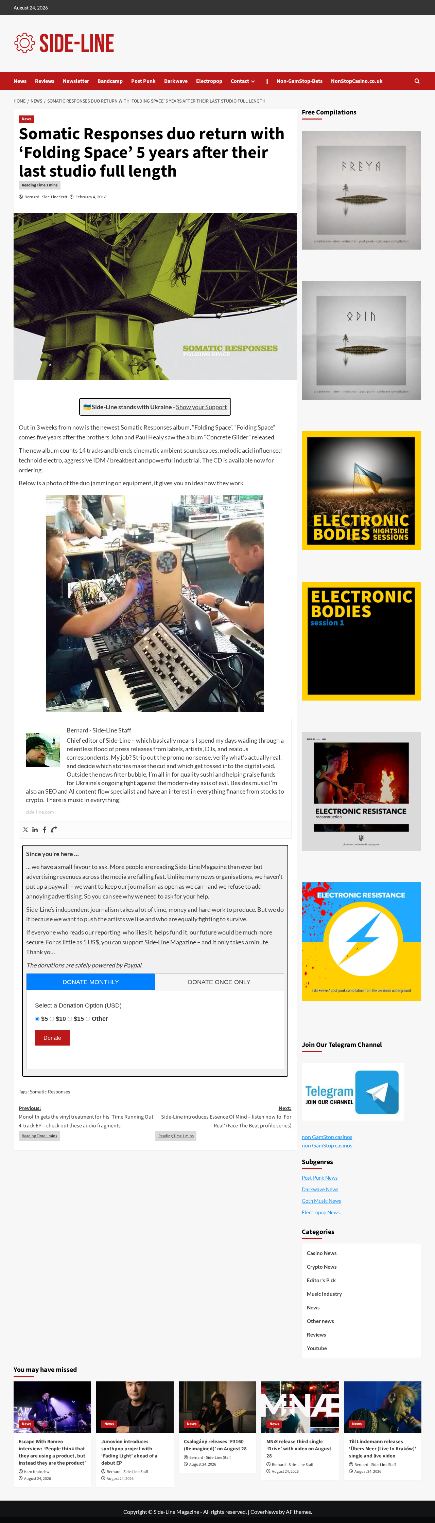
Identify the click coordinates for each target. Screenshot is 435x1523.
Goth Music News (321, 1201)
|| (266, 81)
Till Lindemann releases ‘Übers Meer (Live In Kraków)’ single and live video (382, 1448)
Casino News (322, 1253)
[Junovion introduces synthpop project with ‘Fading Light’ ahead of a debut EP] (135, 1407)
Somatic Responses (50, 1091)
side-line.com (40, 812)
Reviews (44, 81)
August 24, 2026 (37, 1479)
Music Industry (324, 1294)
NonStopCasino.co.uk (357, 81)
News (20, 81)
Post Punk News (320, 1178)
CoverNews (264, 1511)
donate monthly (91, 982)
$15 (79, 1018)
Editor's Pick (321, 1280)
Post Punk (143, 81)
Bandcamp (110, 81)
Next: (226, 1117)
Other (100, 1018)
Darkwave (176, 81)
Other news (320, 1321)
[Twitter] (25, 830)
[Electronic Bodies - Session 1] (361, 641)
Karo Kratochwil (38, 1472)
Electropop (209, 81)
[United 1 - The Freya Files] (361, 190)
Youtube (317, 1348)
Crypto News (322, 1267)
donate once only (219, 982)
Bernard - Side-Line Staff (45, 196)
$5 (44, 1018)
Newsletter (76, 81)
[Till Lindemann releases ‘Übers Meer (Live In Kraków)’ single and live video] (382, 1407)
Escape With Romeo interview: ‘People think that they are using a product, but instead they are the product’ (52, 1452)
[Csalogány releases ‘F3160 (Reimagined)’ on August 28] (217, 1407)
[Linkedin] (35, 830)
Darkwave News (320, 1189)
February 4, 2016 (90, 196)
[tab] (91, 982)
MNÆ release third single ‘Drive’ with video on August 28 (298, 1448)
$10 (61, 1018)
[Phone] (54, 830)
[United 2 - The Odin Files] (361, 340)
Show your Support (201, 407)
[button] (417, 81)
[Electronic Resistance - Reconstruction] (361, 791)
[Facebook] (44, 830)
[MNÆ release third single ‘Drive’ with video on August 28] (300, 1407)
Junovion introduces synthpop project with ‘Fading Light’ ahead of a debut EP (129, 1452)
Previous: (87, 1117)
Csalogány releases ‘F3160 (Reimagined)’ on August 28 (215, 1445)
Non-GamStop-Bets (300, 81)
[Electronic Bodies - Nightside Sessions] (361, 490)
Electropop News (321, 1212)
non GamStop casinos (327, 1137)
